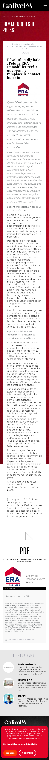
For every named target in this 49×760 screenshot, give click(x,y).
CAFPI (22, 696)
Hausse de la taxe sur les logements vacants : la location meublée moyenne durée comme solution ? (32, 670)
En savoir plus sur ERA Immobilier (22, 640)
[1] (8, 499)
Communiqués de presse (23, 16)
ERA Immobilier (11, 589)
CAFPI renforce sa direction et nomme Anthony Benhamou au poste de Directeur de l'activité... (33, 702)
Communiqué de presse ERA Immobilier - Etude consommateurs (24, 560)
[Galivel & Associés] (18, 5)
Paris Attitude (27, 664)
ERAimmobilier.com (14, 631)
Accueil (5, 16)
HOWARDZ (25, 680)
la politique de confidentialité (22, 744)
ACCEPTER (27, 753)
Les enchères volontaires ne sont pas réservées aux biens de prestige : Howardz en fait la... (32, 686)
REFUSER (10, 753)
